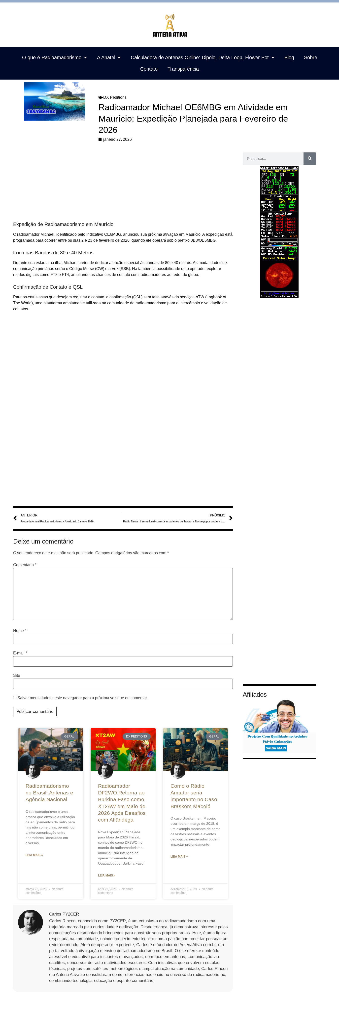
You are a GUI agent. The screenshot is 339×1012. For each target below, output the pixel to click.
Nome (19, 631)
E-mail (20, 653)
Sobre (310, 57)
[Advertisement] (123, 184)
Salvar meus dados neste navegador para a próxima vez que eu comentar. (82, 698)
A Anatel (106, 57)
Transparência (183, 69)
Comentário (24, 565)
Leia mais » (34, 855)
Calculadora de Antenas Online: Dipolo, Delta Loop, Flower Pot (200, 57)
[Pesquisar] (310, 158)
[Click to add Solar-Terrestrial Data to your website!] (279, 296)
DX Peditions (115, 97)
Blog (289, 57)
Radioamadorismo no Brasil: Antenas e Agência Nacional (49, 792)
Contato (149, 69)
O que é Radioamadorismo (51, 57)
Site (16, 676)
